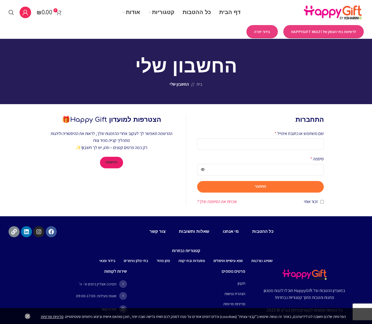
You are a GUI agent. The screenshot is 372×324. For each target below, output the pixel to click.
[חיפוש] (11, 12)
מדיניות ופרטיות (52, 316)
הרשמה (111, 162)
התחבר (260, 186)
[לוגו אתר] (333, 12)
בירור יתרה (262, 31)
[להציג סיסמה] (203, 169)
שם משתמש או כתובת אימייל (299, 133)
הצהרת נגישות (234, 293)
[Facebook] (51, 231)
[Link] (14, 231)
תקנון (241, 283)
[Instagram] (38, 231)
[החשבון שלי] (25, 12)
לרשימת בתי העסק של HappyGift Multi (323, 31)
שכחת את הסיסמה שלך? (217, 201)
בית (199, 84)
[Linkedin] (26, 231)
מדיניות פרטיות (234, 303)
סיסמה (317, 159)
